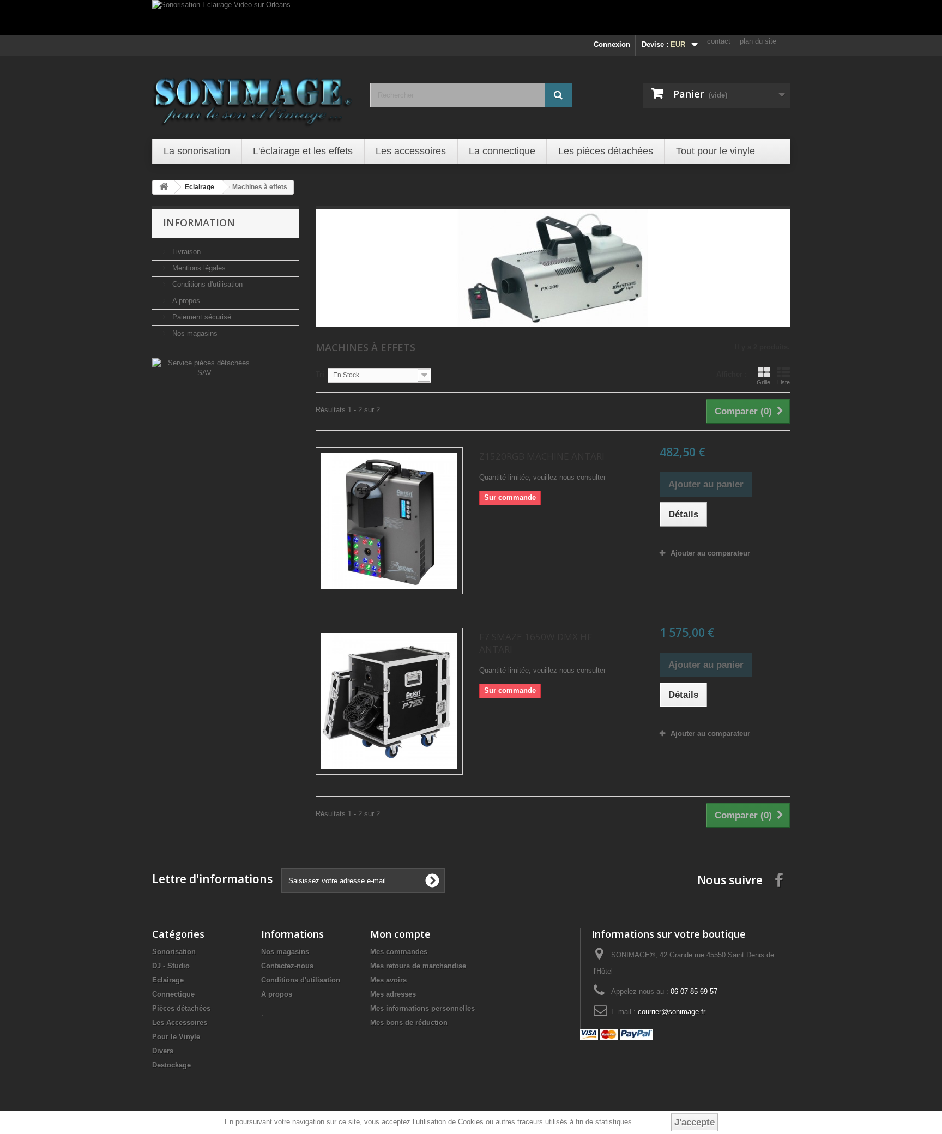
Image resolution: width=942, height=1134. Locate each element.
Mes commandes (398, 952)
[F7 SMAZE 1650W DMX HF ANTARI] (389, 701)
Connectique (173, 994)
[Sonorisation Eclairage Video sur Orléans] (471, 17)
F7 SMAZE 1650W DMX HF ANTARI (535, 642)
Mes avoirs (388, 980)
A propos (185, 301)
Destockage (171, 1065)
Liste (783, 382)
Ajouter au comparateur (710, 553)
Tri (320, 374)
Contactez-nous (287, 966)
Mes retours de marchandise (418, 966)
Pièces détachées (181, 1008)
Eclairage (168, 980)
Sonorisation (174, 952)
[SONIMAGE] (253, 96)
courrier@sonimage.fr (671, 1012)
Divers (162, 1051)
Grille (763, 382)
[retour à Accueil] (163, 187)
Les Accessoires (179, 1022)
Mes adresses (393, 994)
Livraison (185, 252)
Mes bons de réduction (409, 1022)
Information (199, 222)
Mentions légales (198, 268)
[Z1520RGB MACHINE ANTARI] (389, 521)
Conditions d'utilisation (206, 284)
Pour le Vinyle (176, 1037)
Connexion (612, 44)
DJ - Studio (171, 966)
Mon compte (400, 933)
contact (718, 41)
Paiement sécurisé (200, 317)
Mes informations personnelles (422, 1008)
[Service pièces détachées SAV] (204, 367)
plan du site (758, 41)
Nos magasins (194, 333)
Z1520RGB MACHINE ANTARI (542, 456)
